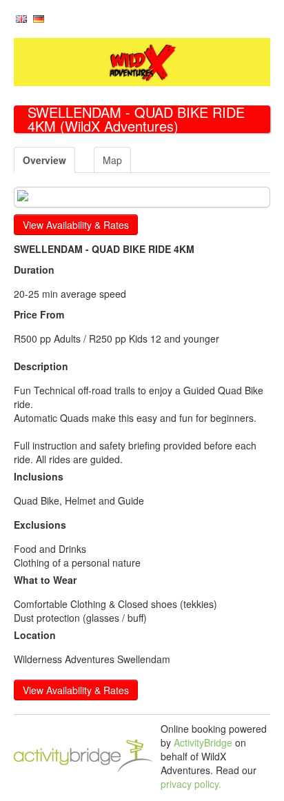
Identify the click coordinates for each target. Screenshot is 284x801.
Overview (44, 160)
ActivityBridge (203, 742)
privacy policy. (191, 784)
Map (112, 160)
